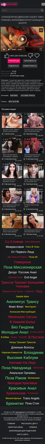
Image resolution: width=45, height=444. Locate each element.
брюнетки (15, 403)
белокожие (34, 378)
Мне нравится (6, 55)
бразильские (16, 393)
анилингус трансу (22, 302)
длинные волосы (22, 347)
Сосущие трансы (28, 95)
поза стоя (32, 403)
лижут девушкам (32, 242)
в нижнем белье (22, 322)
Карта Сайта (22, 434)
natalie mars (22, 296)
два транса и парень (17, 257)
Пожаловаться (30, 61)
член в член (32, 247)
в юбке (5, 337)
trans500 (23, 337)
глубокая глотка (15, 277)
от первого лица (22, 252)
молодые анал (14, 332)
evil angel (30, 277)
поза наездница (16, 368)
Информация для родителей (22, 431)
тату (39, 291)
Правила (33, 427)
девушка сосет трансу (13, 291)
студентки (29, 291)
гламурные (22, 262)
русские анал (27, 272)
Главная (11, 423)
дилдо (12, 272)
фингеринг (30, 306)
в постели (36, 337)
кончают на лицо (22, 363)
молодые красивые (22, 383)
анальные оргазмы (22, 372)
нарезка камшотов (12, 352)
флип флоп (16, 306)
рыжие (14, 337)
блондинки (33, 352)
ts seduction (33, 393)
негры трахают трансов (22, 342)
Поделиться (14, 66)
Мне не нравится (30, 55)
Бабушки (13, 95)
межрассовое (15, 246)
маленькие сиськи (22, 317)
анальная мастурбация (22, 311)
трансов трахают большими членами (22, 284)
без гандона (22, 327)
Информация (14, 61)
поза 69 (33, 257)
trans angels (31, 398)
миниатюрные (13, 398)
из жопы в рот (37, 332)
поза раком (15, 378)
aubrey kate (38, 368)
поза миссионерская (23, 267)
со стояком (14, 242)
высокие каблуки (22, 358)
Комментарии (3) (30, 66)
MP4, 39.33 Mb (14, 101)
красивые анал (22, 388)
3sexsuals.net (20, 412)
